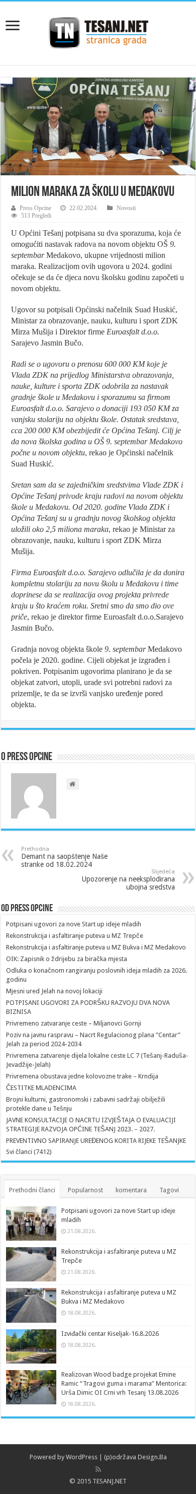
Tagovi (169, 1190)
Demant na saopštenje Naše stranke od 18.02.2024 (64, 857)
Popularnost (85, 1190)
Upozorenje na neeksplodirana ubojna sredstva (128, 879)
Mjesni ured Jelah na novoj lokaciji (54, 991)
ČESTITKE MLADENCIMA (41, 1088)
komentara (131, 1190)
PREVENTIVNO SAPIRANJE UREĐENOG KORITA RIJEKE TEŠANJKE (96, 1140)
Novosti (126, 208)
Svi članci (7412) (29, 1152)
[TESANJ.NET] (98, 31)
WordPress (81, 1457)
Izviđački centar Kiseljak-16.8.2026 (110, 1333)
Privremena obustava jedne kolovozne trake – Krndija (82, 1076)
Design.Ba (152, 1457)
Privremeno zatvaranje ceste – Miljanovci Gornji (73, 1023)
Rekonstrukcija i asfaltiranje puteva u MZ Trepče (74, 935)
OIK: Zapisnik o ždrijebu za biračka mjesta (66, 959)
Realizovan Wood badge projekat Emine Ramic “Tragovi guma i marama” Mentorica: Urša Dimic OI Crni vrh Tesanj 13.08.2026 (123, 1383)
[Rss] (98, 1469)
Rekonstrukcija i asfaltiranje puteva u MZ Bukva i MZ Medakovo (96, 947)
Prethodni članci (32, 1190)
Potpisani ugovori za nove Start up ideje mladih (73, 924)
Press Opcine (35, 208)
